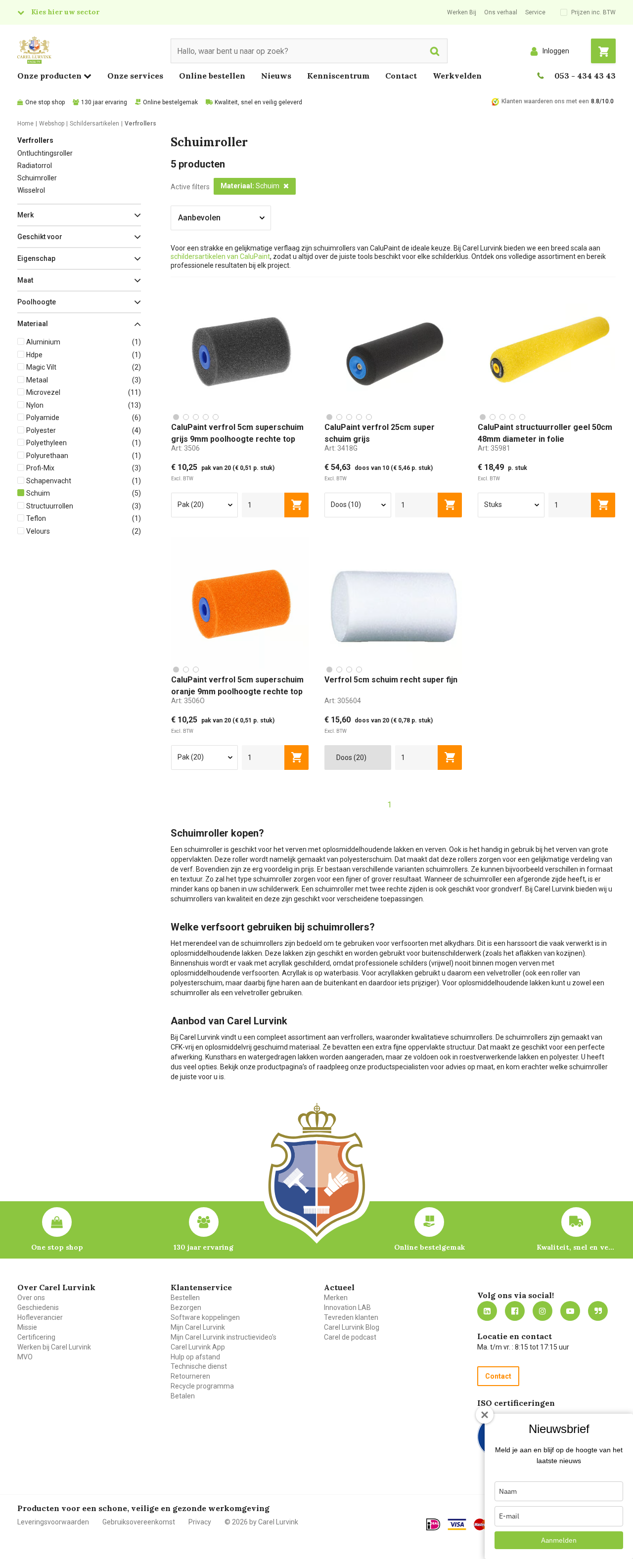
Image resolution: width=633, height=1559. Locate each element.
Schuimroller (37, 178)
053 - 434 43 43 (585, 76)
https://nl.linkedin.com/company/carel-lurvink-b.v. (487, 1311)
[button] (79, 215)
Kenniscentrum (338, 76)
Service (535, 12)
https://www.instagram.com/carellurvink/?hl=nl (542, 1311)
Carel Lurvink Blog (351, 1327)
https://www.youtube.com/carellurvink (570, 1311)
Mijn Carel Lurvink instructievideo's (223, 1337)
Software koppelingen (205, 1317)
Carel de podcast (350, 1337)
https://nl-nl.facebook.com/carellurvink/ (515, 1311)
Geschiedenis (38, 1307)
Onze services (135, 76)
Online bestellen (212, 76)
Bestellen (185, 1298)
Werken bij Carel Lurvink (54, 1347)
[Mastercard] (484, 1524)
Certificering (36, 1337)
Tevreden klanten (351, 1317)
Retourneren (190, 1376)
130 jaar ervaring (104, 102)
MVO (25, 1357)
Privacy (199, 1522)
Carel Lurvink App (198, 1347)
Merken (336, 1298)
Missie (27, 1327)
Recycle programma (202, 1386)
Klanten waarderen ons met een (545, 101)
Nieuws (276, 76)
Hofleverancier (40, 1317)
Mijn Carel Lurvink (198, 1327)
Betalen (183, 1396)
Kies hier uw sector (65, 11)
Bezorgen (186, 1307)
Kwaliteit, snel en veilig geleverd (258, 102)
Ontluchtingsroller (45, 153)
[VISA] (457, 1524)
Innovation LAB (347, 1307)
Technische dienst (199, 1366)
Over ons (31, 1298)
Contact (401, 76)
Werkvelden (457, 76)
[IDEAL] (433, 1524)
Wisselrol (31, 190)
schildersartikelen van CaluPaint (220, 256)
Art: (185, 448)
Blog (598, 1311)
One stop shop (45, 102)
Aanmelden (559, 1540)
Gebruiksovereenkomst (138, 1522)
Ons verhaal (500, 12)
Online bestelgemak (170, 102)
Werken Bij (461, 12)
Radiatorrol (34, 165)
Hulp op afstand (195, 1357)
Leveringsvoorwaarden (53, 1522)
